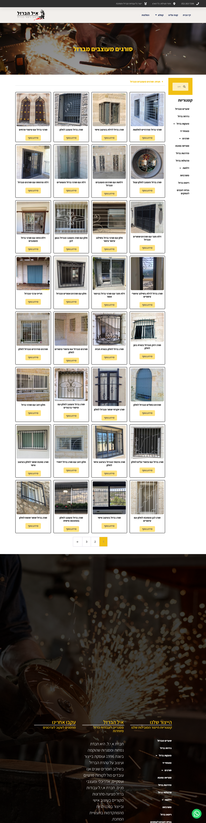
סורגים (185, 138)
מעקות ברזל (183, 123)
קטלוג (161, 15)
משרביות (184, 175)
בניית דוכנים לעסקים (183, 191)
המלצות (145, 15)
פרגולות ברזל (182, 160)
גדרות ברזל (183, 116)
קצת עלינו (173, 15)
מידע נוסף (147, 138)
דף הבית (187, 15)
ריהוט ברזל (183, 182)
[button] (90, 82)
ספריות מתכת (182, 146)
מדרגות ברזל (182, 153)
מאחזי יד (184, 131)
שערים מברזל (182, 109)
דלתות (186, 168)
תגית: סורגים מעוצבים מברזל (145, 81)
